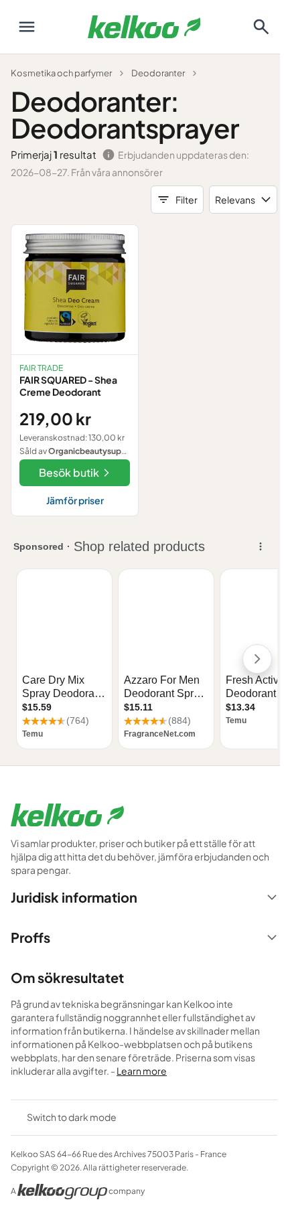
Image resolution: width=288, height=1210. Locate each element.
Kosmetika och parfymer (61, 73)
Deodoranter (158, 73)
